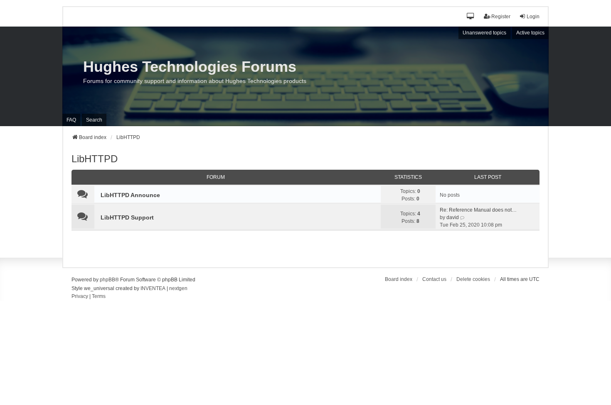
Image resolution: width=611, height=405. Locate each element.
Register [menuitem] (500, 17)
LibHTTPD (94, 158)
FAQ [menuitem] (71, 120)
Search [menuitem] (94, 120)
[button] (470, 17)
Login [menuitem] (533, 17)
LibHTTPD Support (127, 217)
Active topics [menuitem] (530, 33)
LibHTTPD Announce (130, 195)
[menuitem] (79, 296)
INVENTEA (152, 288)
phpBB (107, 280)
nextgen (178, 288)
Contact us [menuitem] (434, 279)
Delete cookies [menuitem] (473, 279)
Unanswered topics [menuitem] (484, 33)
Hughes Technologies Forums (189, 66)
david (452, 217)
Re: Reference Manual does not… (478, 210)
